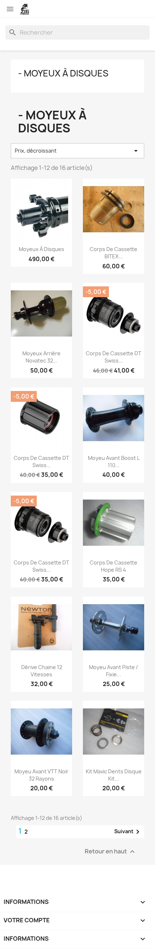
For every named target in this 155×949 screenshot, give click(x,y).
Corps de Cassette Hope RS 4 (113, 566)
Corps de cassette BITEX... (113, 253)
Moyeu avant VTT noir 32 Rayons (41, 775)
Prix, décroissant (77, 150)
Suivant (128, 831)
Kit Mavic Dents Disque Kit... (114, 775)
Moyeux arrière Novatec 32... (41, 357)
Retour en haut (111, 851)
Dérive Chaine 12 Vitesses (41, 671)
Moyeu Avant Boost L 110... (114, 461)
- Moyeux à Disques (63, 73)
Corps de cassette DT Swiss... (113, 357)
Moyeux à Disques (41, 249)
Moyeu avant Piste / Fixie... (113, 671)
